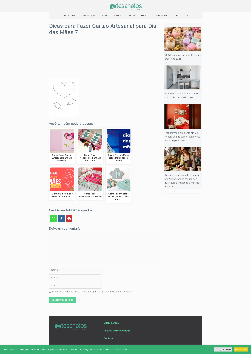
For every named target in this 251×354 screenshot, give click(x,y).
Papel (105, 15)
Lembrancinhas (162, 15)
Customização (88, 15)
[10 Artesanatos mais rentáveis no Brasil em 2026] (182, 49)
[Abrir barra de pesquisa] (187, 15)
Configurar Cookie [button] (223, 349)
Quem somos (111, 323)
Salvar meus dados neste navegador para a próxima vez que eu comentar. (93, 291)
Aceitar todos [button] (240, 349)
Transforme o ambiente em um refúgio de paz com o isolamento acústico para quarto (182, 136)
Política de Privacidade (117, 330)
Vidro (132, 15)
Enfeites (118, 15)
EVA (177, 15)
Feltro (144, 15)
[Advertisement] (104, 58)
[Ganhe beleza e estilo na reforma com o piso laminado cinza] (182, 87)
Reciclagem (69, 15)
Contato (108, 338)
